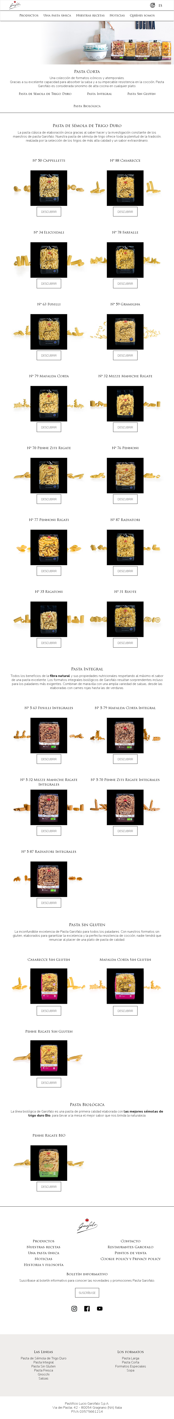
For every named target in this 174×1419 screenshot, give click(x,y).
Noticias (117, 15)
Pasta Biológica (87, 106)
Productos (28, 15)
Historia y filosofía (43, 1265)
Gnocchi (43, 1374)
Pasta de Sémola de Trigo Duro (45, 94)
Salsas (43, 1378)
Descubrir (49, 212)
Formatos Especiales (130, 1366)
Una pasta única (57, 15)
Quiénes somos (142, 15)
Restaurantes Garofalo (130, 1247)
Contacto (130, 1241)
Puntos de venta (130, 1253)
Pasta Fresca (43, 1370)
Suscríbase (87, 1293)
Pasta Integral (99, 94)
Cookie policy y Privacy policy (131, 1259)
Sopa (130, 1370)
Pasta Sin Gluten (141, 94)
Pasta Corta (130, 1362)
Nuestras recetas (90, 15)
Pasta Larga (130, 1358)
